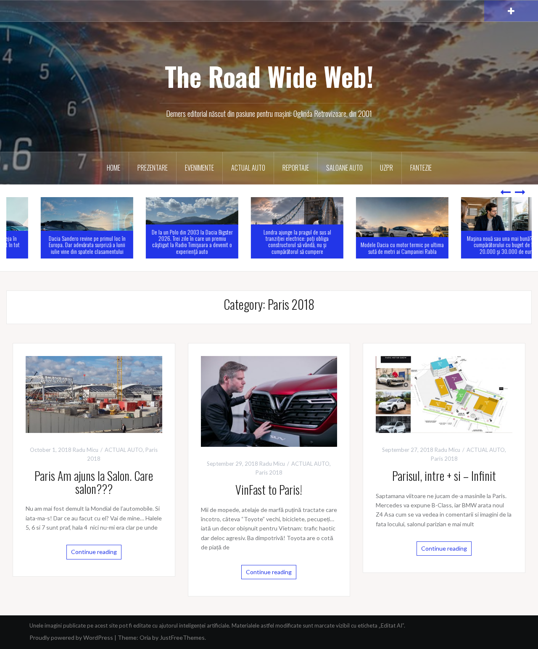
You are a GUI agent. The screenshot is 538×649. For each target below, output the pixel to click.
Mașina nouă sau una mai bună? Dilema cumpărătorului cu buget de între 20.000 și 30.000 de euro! (479, 245)
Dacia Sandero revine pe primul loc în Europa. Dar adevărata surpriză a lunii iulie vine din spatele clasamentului (59, 245)
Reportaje (295, 168)
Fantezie (421, 168)
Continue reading (94, 551)
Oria (145, 637)
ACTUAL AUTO (248, 168)
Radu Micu (85, 449)
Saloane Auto (344, 168)
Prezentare (152, 168)
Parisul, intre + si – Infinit (444, 475)
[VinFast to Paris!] (269, 400)
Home (113, 168)
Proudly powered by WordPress (71, 637)
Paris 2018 (269, 472)
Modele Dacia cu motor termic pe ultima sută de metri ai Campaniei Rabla (374, 247)
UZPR (386, 168)
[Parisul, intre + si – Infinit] (444, 393)
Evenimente (199, 168)
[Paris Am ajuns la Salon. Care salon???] (94, 393)
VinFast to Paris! (268, 489)
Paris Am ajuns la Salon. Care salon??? (93, 482)
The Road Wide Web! (269, 76)
